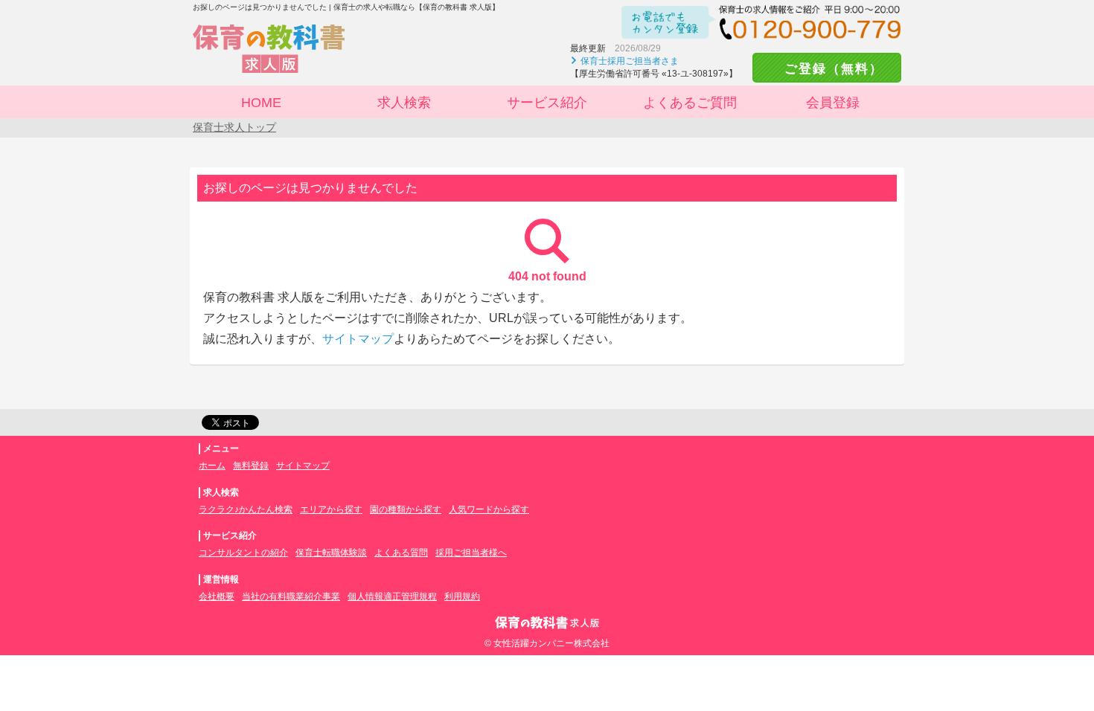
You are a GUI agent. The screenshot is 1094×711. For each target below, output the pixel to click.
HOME (261, 102)
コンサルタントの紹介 (243, 552)
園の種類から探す (405, 509)
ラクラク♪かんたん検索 (245, 509)
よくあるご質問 (690, 102)
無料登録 (251, 465)
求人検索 (404, 102)
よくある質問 (401, 552)
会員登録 (833, 102)
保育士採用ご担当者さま (629, 61)
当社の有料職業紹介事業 (291, 596)
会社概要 (216, 596)
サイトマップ (358, 338)
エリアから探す (331, 509)
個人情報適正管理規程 (392, 596)
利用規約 (462, 596)
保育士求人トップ (234, 127)
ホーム (212, 465)
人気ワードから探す (489, 509)
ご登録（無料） (826, 69)
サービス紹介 (547, 102)
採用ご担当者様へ (471, 552)
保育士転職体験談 (331, 552)
